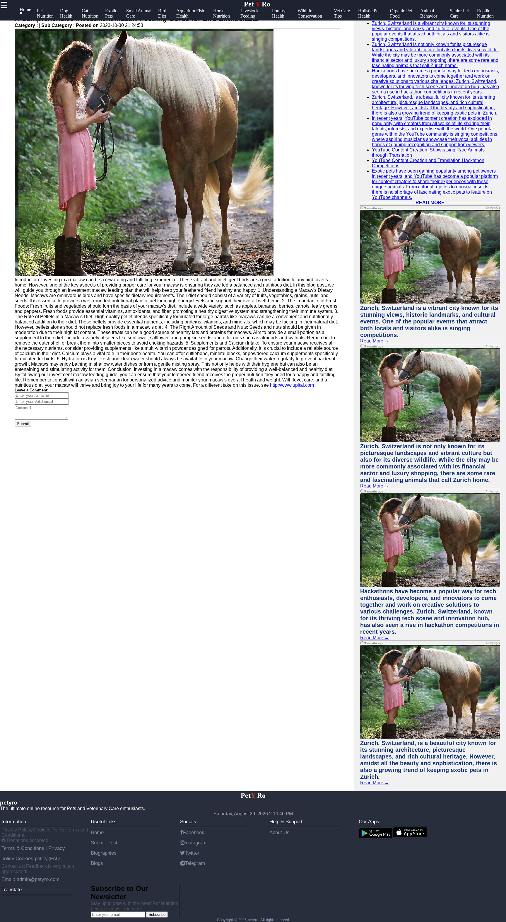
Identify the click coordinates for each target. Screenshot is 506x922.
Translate (11, 889)
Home (97, 832)
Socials (188, 821)
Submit (23, 424)
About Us (279, 832)
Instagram (195, 843)
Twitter (192, 853)
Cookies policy (32, 858)
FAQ (55, 858)
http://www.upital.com (292, 385)
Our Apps (369, 821)
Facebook (193, 832)
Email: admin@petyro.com (30, 879)
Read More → (374, 340)
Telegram (195, 863)
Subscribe (156, 914)
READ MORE (430, 202)
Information (13, 821)
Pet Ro (257, 4)
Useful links (104, 821)
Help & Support (285, 821)
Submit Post (104, 843)
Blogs (97, 863)
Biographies (104, 853)
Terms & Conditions (23, 848)
